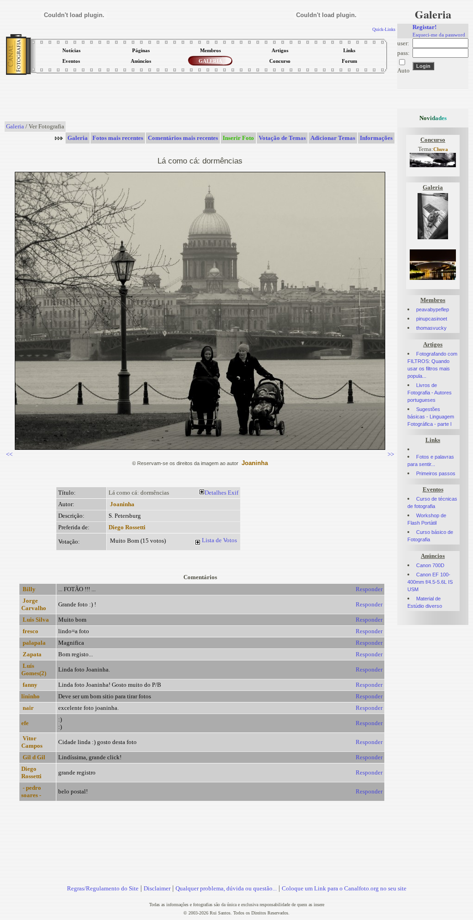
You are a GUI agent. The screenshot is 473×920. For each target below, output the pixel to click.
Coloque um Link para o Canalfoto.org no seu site (344, 888)
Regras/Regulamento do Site (103, 888)
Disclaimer (157, 888)
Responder (369, 589)
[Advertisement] (200, 99)
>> (391, 454)
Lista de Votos (219, 540)
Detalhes (215, 492)
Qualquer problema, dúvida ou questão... (226, 888)
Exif (233, 492)
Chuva (440, 149)
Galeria (15, 126)
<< (9, 454)
